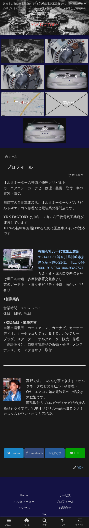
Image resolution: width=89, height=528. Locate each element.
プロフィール (65, 501)
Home (24, 495)
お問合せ (65, 507)
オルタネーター (24, 501)
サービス (65, 495)
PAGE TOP (82, 508)
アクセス (24, 507)
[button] (80, 411)
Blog (44, 514)
